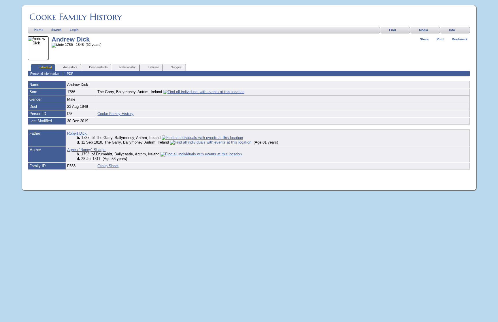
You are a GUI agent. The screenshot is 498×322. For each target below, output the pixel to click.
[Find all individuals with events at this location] (203, 92)
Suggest (176, 67)
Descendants (98, 67)
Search (56, 29)
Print (440, 39)
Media (423, 30)
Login (74, 29)
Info (452, 30)
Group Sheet (107, 166)
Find (392, 30)
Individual (45, 67)
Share (424, 39)
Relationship (127, 67)
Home (38, 29)
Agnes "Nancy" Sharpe (86, 150)
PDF (70, 73)
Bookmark (459, 39)
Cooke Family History (75, 16)
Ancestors (70, 67)
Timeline (153, 67)
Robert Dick (77, 133)
